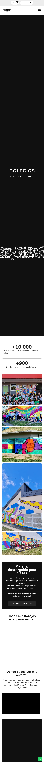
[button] (39, 10)
